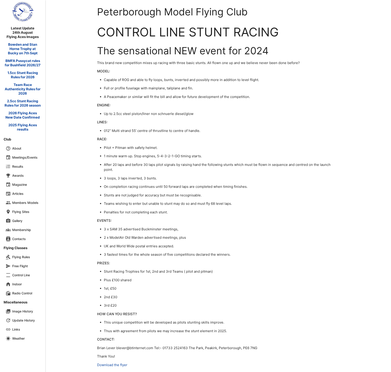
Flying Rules (18, 257)
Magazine (16, 184)
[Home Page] (22, 6)
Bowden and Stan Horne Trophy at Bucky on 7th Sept (23, 48)
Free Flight (17, 266)
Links (13, 329)
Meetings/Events (22, 157)
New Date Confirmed (22, 117)
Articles (15, 193)
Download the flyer (112, 365)
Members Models (22, 202)
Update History (20, 320)
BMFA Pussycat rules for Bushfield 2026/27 (23, 63)
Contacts (16, 238)
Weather (15, 338)
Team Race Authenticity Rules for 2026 (23, 89)
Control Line (18, 275)
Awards (15, 175)
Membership (18, 229)
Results (14, 166)
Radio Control (19, 293)
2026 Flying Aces (22, 113)
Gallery (14, 220)
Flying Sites (17, 211)
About (13, 148)
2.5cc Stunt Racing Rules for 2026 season (23, 103)
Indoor (14, 284)
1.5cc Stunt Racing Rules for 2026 (22, 75)
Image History (19, 311)
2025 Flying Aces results (22, 127)
